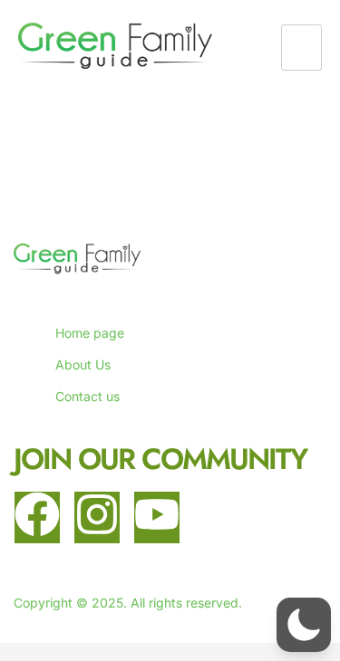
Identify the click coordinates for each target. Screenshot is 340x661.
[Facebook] (37, 517)
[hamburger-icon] (301, 47)
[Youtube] (156, 517)
